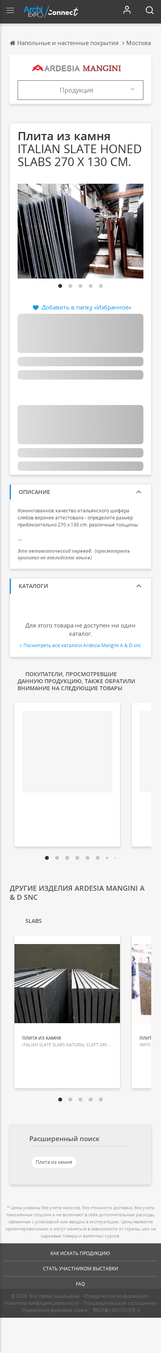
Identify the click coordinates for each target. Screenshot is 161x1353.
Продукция (76, 90)
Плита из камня (54, 1162)
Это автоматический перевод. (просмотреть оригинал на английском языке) (74, 554)
